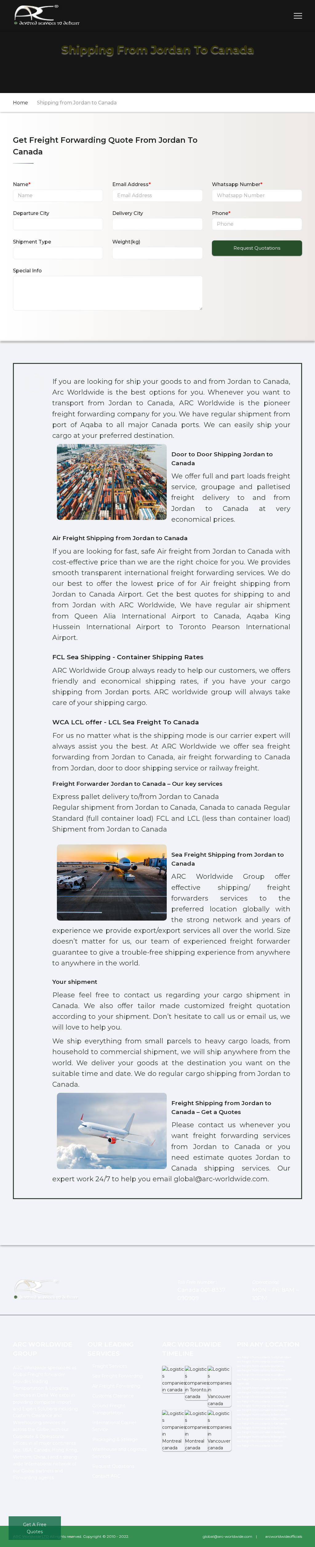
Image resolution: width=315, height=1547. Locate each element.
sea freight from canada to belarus (261, 1432)
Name (21, 184)
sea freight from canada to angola (260, 1374)
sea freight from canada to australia (261, 1396)
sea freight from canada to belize (260, 1441)
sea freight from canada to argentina (262, 1387)
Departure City (31, 213)
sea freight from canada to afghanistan (264, 1357)
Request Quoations (113, 1466)
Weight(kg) (126, 242)
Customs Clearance (113, 1396)
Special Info (27, 271)
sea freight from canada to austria (260, 1401)
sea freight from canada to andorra (261, 1370)
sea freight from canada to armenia (261, 1392)
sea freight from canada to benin (260, 1445)
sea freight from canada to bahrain (261, 1414)
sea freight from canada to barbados (262, 1423)
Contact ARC (106, 1476)
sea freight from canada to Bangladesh (264, 1418)
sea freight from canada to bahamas (262, 1410)
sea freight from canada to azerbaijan (263, 1405)
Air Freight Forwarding (116, 1386)
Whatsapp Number (237, 184)
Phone (221, 213)
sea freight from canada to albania (261, 1361)
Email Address (131, 184)
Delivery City (127, 213)
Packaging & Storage (115, 1439)
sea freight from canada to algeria (260, 1366)
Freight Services (109, 1366)
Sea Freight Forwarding (117, 1376)
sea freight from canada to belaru (260, 1427)
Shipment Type (32, 242)
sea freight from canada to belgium (262, 1436)
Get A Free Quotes (34, 1528)
